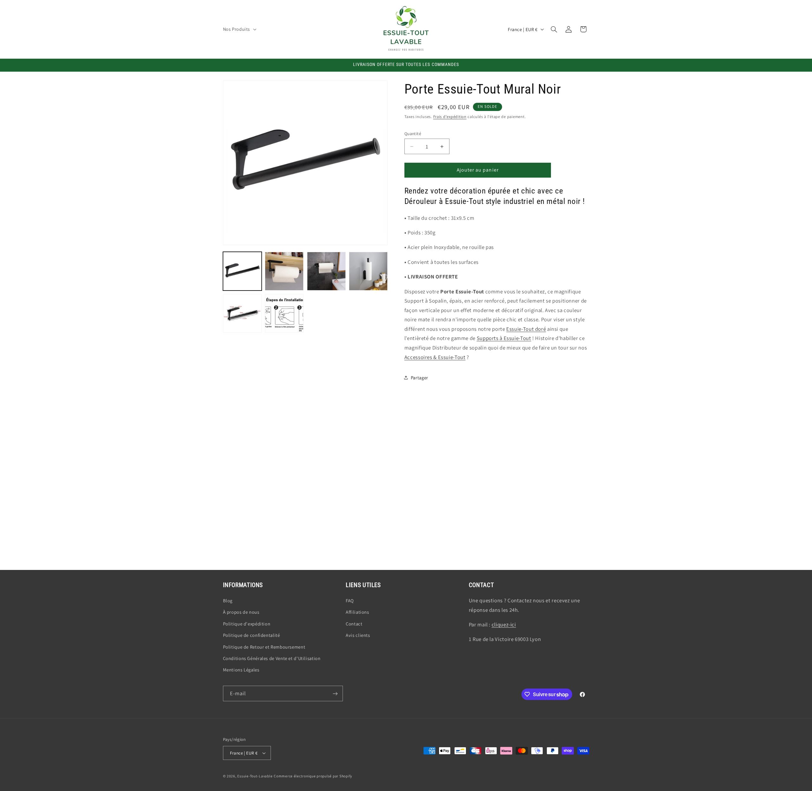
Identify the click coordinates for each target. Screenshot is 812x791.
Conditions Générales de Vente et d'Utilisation (272, 658)
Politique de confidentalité (251, 635)
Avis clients (358, 635)
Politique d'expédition (247, 624)
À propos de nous (241, 612)
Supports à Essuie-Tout (504, 338)
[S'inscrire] (335, 693)
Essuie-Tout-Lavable (254, 776)
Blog (228, 601)
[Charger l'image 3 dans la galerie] (326, 271)
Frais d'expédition (450, 116)
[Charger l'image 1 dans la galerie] (242, 271)
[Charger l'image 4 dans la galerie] (368, 271)
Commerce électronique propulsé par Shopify (313, 776)
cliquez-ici (504, 624)
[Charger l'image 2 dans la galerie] (284, 271)
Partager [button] (419, 378)
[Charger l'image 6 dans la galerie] (284, 313)
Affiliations (357, 612)
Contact (354, 624)
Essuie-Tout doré (526, 328)
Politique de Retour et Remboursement (264, 647)
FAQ (350, 601)
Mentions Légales (241, 670)
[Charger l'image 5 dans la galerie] (242, 313)
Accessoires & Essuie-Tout (435, 357)
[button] (239, 29)
